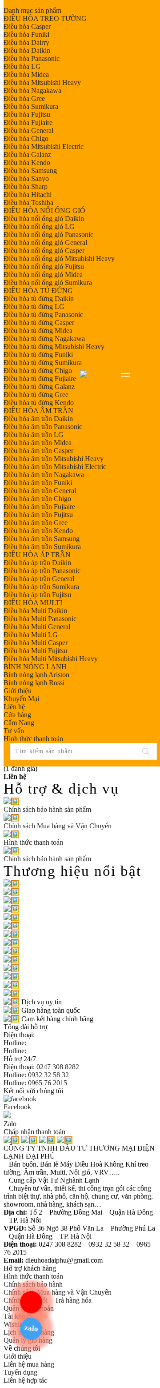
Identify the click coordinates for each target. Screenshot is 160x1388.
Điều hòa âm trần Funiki (38, 482)
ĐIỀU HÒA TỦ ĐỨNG (38, 290)
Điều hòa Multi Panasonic (40, 618)
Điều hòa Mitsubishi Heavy (42, 82)
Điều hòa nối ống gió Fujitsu (44, 266)
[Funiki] (12, 909)
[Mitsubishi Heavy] (12, 943)
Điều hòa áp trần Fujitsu (37, 594)
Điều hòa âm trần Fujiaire (39, 506)
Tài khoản (18, 1316)
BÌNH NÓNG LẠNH (35, 666)
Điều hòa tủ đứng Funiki (38, 354)
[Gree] (12, 968)
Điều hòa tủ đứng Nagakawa (44, 338)
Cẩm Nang (19, 722)
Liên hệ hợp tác (25, 1380)
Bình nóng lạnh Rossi (34, 682)
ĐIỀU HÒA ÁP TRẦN (37, 554)
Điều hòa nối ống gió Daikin (44, 218)
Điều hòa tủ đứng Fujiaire (40, 378)
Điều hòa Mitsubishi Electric (44, 146)
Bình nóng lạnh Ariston (36, 674)
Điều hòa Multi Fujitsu (35, 650)
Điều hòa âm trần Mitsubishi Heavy (54, 458)
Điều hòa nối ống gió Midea (43, 274)
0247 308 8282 (57, 1067)
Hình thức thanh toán (33, 738)
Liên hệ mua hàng (29, 1364)
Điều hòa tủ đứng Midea (38, 330)
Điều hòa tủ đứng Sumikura (43, 362)
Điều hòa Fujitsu (27, 114)
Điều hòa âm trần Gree (36, 522)
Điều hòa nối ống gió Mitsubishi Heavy (59, 258)
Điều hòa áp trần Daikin (37, 562)
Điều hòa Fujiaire (28, 122)
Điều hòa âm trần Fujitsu (38, 514)
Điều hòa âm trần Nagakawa (44, 474)
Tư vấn (14, 730)
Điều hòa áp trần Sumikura (41, 586)
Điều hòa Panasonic (32, 58)
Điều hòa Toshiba (28, 202)
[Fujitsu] (12, 985)
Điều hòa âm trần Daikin (38, 418)
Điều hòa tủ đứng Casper (39, 322)
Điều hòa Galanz (27, 154)
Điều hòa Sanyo (26, 178)
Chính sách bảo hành (33, 1284)
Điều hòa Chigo (26, 138)
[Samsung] (12, 976)
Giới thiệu (18, 690)
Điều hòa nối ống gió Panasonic (48, 234)
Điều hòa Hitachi (28, 194)
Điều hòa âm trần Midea (38, 442)
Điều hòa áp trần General (39, 578)
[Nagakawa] (12, 993)
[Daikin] (12, 883)
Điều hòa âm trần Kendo (38, 530)
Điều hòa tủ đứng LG (34, 306)
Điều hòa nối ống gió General (45, 242)
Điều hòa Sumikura (31, 106)
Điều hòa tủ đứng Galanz (39, 386)
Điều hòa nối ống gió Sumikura (48, 282)
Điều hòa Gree (24, 98)
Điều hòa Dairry (26, 42)
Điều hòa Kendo (27, 162)
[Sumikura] (12, 951)
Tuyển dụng (20, 1372)
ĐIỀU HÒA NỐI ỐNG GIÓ (44, 210)
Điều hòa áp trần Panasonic (42, 570)
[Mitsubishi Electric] (12, 934)
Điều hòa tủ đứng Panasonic (43, 314)
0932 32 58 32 (47, 1075)
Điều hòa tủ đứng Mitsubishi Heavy (54, 346)
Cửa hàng (17, 714)
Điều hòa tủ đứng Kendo (39, 402)
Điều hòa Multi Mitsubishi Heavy (51, 658)
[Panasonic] (12, 892)
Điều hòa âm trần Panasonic (43, 426)
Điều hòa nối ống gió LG (39, 226)
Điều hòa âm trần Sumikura (42, 546)
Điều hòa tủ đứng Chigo (38, 370)
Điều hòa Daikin (27, 50)
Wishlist (15, 1324)
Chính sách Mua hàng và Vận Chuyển (58, 1292)
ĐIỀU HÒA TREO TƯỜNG (45, 18)
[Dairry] (12, 959)
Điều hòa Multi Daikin (35, 610)
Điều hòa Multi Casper (36, 642)
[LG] (12, 917)
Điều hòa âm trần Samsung (42, 538)
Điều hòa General (28, 130)
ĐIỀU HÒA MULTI (33, 602)
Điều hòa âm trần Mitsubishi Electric (55, 466)
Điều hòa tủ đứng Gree (36, 394)
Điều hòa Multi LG (31, 634)
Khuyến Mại (21, 698)
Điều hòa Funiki (26, 34)
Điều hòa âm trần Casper (38, 450)
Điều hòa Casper (27, 26)
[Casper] (12, 900)
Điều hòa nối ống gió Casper (44, 250)
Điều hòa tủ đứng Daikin (39, 298)
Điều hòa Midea (26, 74)
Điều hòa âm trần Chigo (37, 498)
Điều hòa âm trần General (40, 490)
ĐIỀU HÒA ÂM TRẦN (38, 410)
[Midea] (12, 926)
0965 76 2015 (46, 1083)
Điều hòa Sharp (26, 186)
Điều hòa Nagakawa (32, 90)
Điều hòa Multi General (37, 626)
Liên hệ (14, 706)
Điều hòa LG (22, 66)
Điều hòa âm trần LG (34, 434)
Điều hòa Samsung (30, 170)
